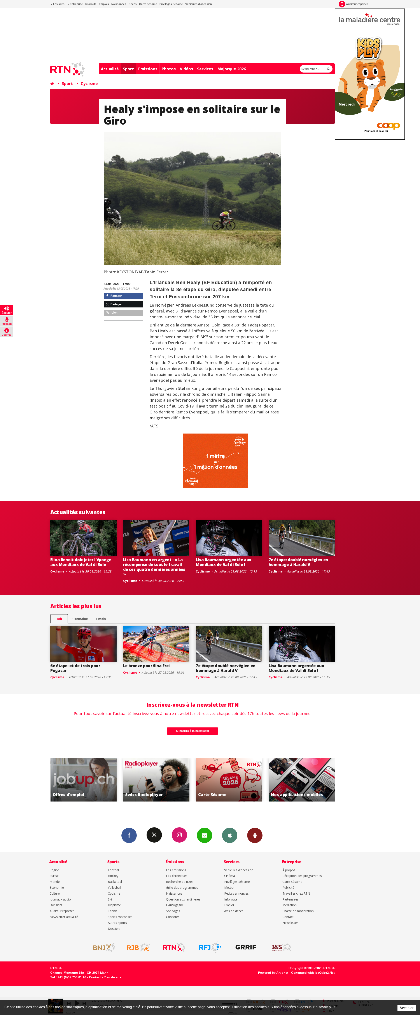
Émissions (147, 68)
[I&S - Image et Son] (281, 947)
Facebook (129, 835)
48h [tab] (59, 619)
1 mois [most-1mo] (101, 619)
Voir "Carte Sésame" (156, 780)
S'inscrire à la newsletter (192, 730)
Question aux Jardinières (183, 899)
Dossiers (56, 905)
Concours (173, 917)
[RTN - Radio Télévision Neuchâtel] (174, 947)
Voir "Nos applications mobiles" (229, 780)
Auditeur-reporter (357, 4)
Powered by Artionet (273, 972)
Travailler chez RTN (296, 893)
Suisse (54, 876)
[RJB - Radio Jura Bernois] (138, 947)
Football (113, 870)
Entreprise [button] (76, 4)
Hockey (113, 876)
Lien (114, 312)
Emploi (229, 905)
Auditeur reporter (62, 911)
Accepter (406, 1008)
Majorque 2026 (231, 68)
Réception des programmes (302, 876)
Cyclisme (89, 83)
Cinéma (229, 876)
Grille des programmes (182, 888)
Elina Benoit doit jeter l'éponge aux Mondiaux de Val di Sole (80, 562)
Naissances (118, 4)
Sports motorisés (120, 917)
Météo (229, 888)
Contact (288, 917)
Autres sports (117, 923)
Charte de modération (298, 911)
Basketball (115, 882)
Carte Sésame (148, 4)
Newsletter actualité (64, 917)
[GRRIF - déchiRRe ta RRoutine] (245, 947)
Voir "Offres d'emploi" (302, 780)
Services (205, 68)
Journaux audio (60, 899)
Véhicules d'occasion (198, 4)
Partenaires (290, 899)
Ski (110, 899)
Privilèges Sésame (171, 4)
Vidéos (186, 68)
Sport (128, 68)
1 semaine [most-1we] (80, 619)
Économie (57, 888)
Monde (55, 882)
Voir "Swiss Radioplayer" (84, 780)
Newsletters (204, 835)
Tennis (112, 911)
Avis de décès (233, 911)
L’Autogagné (175, 905)
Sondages (173, 911)
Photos (168, 68)
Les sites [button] (58, 4)
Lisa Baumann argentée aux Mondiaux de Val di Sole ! (223, 562)
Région (55, 870)
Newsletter (290, 923)
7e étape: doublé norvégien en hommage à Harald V (298, 562)
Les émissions (176, 870)
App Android (254, 835)
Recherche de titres (179, 882)
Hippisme (114, 905)
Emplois (104, 4)
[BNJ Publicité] (102, 947)
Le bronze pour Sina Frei (146, 665)
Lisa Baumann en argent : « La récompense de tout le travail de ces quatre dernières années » (154, 566)
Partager (116, 295)
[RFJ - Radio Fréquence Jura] (210, 947)
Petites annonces (236, 893)
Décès (133, 4)
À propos (288, 870)
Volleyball (114, 888)
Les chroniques (176, 876)
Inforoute (90, 4)
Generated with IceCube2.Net (313, 972)
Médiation (289, 905)
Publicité (288, 888)
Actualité (110, 68)
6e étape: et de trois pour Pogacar (75, 668)
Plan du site (112, 977)
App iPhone (229, 835)
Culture (55, 893)
